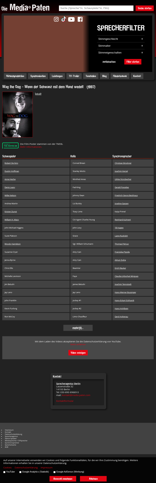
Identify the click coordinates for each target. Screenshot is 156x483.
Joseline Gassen (122, 203)
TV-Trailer (74, 76)
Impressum (9, 430)
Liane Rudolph (121, 235)
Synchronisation (38, 76)
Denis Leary (10, 187)
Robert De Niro (11, 163)
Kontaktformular (65, 400)
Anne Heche (10, 179)
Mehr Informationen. (31, 146)
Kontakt (137, 76)
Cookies (7, 467)
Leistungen (57, 76)
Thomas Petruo (122, 243)
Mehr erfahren (78, 344)
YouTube (10, 472)
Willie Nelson (10, 195)
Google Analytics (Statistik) (35, 472)
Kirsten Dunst (11, 211)
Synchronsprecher (12, 443)
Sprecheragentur (11, 436)
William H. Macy (12, 219)
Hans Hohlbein (121, 308)
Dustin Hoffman (12, 171)
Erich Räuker (120, 268)
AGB (6, 447)
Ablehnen (93, 479)
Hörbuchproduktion (15, 76)
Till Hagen (119, 227)
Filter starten (133, 62)
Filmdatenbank (120, 76)
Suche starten (144, 8)
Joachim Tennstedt (123, 284)
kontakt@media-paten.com (76, 395)
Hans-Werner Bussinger (125, 292)
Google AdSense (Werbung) (70, 472)
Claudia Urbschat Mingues (126, 276)
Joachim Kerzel (121, 171)
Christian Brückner (123, 163)
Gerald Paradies (122, 187)
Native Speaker (11, 438)
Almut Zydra (120, 260)
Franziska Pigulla (122, 252)
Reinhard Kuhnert (123, 219)
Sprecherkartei (10, 445)
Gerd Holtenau (121, 316)
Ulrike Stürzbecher (123, 179)
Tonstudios (91, 76)
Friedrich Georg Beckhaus (126, 195)
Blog (104, 76)
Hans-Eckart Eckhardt (124, 300)
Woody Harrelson (13, 243)
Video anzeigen (78, 353)
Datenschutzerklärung (13, 434)
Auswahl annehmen (62, 479)
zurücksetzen (109, 62)
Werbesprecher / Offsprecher (16, 441)
